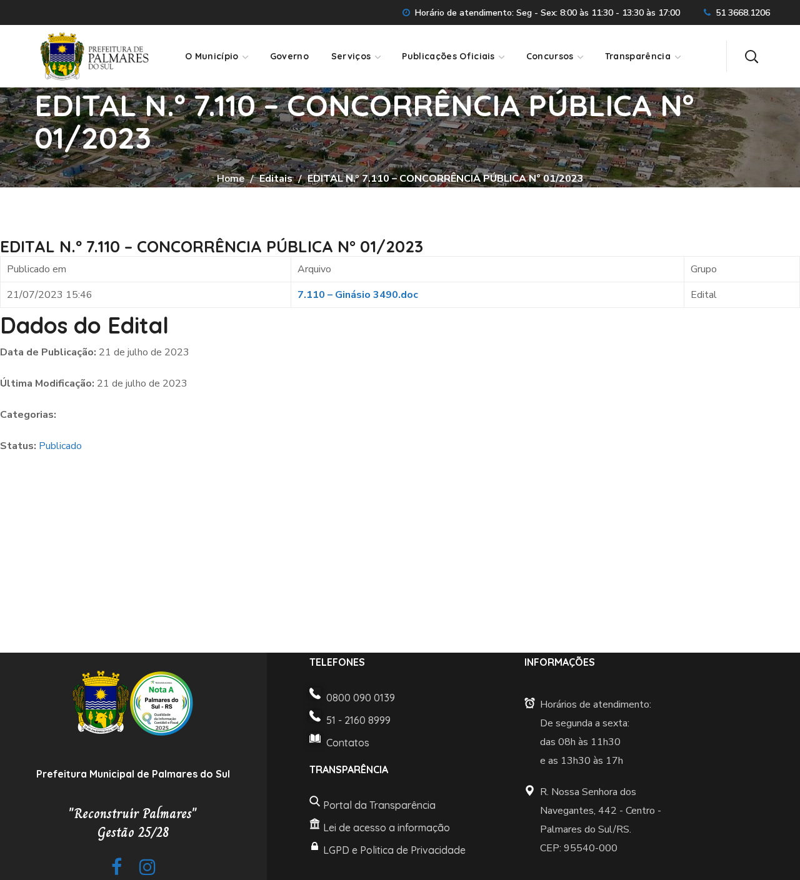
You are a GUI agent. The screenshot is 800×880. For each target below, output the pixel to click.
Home (230, 178)
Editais (275, 178)
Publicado (60, 446)
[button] (751, 56)
